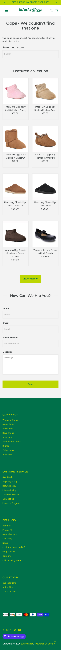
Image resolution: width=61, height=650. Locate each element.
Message (7, 352)
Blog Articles (9, 551)
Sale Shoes (8, 437)
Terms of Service (11, 494)
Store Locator (9, 591)
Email (5, 323)
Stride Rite (8, 587)
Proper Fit (7, 530)
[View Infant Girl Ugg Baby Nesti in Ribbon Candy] (16, 91)
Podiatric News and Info (14, 547)
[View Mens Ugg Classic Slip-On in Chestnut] (16, 187)
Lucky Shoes (27, 643)
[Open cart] (56, 10)
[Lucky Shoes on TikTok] (15, 630)
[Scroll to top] (55, 642)
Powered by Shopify (46, 643)
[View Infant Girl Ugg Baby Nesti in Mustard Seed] (45, 91)
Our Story (7, 538)
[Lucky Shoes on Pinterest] (11, 630)
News (5, 543)
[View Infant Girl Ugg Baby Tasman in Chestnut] (45, 139)
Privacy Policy (9, 490)
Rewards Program (11, 503)
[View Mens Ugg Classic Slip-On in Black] (45, 187)
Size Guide (8, 477)
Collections (8, 450)
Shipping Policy (10, 481)
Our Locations (9, 583)
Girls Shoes (8, 428)
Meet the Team (10, 534)
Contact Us (8, 499)
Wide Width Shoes (12, 441)
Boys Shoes (8, 433)
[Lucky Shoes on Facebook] (4, 630)
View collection (30, 278)
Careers (7, 556)
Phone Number (10, 337)
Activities (7, 454)
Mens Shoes (8, 424)
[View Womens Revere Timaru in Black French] (45, 234)
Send (30, 384)
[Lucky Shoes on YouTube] (19, 630)
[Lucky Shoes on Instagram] (7, 630)
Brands (6, 446)
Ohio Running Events (13, 560)
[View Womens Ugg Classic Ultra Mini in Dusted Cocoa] (16, 234)
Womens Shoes (10, 420)
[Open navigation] (9, 10)
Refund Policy (9, 486)
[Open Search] (51, 10)
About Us (7, 525)
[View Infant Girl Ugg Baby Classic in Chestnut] (16, 139)
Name (6, 308)
